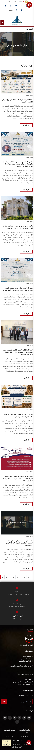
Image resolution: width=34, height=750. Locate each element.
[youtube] (16, 6)
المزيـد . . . (28, 668)
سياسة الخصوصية (9, 730)
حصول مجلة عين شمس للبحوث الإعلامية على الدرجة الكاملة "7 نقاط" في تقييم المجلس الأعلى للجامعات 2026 (17, 478)
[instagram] (11, 6)
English (11, 10)
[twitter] (21, 6)
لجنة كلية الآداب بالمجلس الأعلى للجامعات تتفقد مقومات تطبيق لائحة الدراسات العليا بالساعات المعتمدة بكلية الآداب (18, 352)
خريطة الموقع (27, 656)
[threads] (16, 10)
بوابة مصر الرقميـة (26, 663)
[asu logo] (17, 19)
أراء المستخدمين (27, 711)
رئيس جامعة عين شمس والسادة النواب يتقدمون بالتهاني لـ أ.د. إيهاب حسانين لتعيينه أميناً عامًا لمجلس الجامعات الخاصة (18, 164)
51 (31, 577)
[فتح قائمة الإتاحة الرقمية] (29, 5)
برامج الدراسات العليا (25, 684)
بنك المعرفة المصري (25, 661)
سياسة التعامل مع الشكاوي (24, 731)
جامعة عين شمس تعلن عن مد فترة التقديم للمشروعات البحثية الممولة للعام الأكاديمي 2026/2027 (19, 543)
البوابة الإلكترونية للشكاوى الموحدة (21, 666)
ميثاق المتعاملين (25, 736)
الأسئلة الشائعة (9, 736)
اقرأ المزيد (26, 125)
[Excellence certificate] (6, 743)
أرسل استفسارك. (17, 619)
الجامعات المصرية (26, 658)
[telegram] (22, 10)
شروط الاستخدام (17, 740)
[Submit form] (4, 701)
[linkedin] (5, 6)
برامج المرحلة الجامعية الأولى (22, 682)
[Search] (2, 22)
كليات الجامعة (27, 679)
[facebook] (26, 6)
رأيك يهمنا (30, 707)
